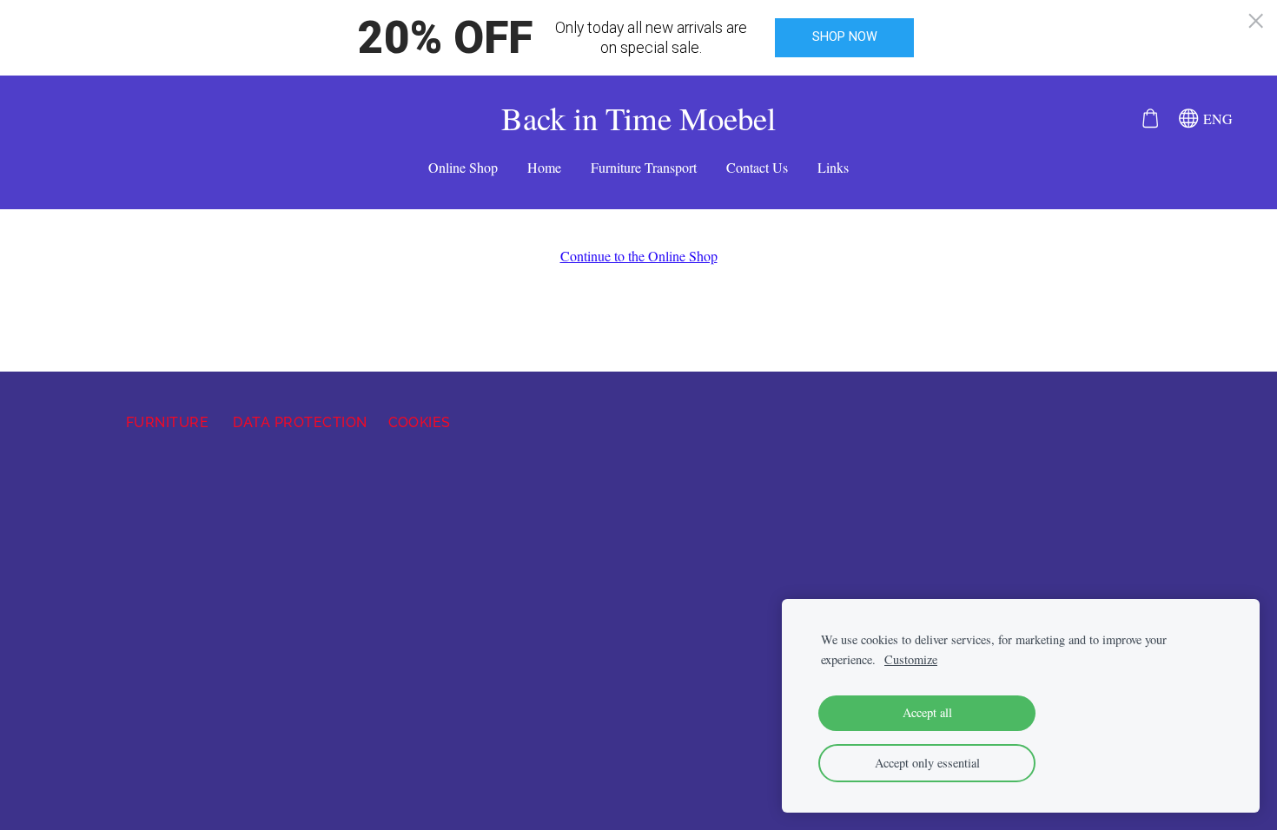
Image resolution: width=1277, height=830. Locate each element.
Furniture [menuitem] (167, 422)
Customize (910, 659)
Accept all (927, 712)
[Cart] (1149, 118)
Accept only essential (927, 762)
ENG (1216, 118)
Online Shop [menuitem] (463, 167)
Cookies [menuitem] (419, 422)
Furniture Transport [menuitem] (644, 167)
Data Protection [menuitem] (300, 422)
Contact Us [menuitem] (757, 167)
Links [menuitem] (833, 167)
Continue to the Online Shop (639, 256)
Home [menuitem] (544, 167)
